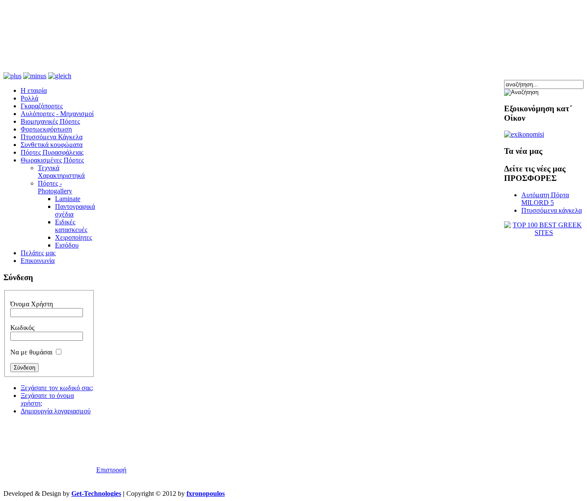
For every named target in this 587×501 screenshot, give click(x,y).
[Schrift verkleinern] (34, 75)
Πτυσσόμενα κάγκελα (551, 210)
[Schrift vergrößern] (12, 75)
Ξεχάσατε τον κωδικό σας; (57, 387)
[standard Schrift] (59, 75)
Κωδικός (22, 327)
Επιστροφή (111, 470)
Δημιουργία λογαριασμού (56, 411)
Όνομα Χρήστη (31, 304)
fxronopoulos (205, 493)
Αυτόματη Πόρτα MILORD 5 (545, 198)
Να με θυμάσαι (31, 352)
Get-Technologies (96, 493)
